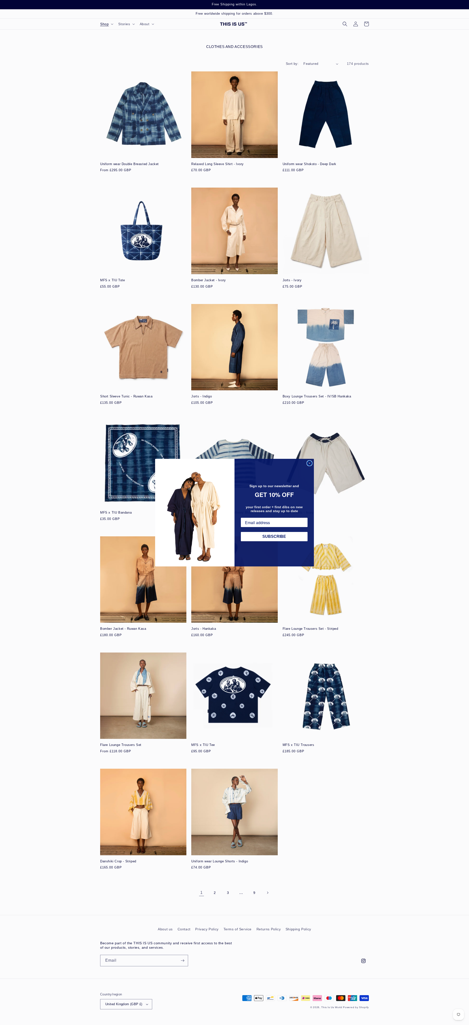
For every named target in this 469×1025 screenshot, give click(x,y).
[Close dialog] (309, 463)
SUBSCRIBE (274, 536)
